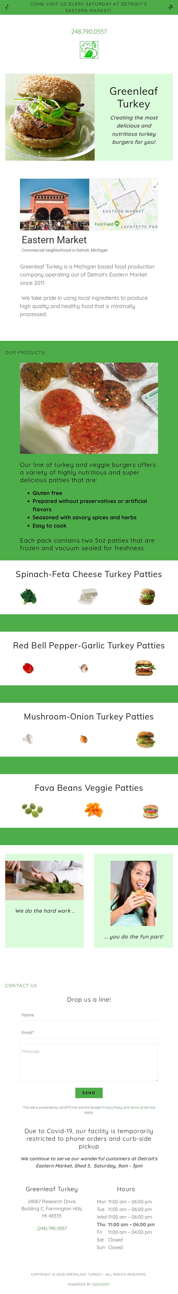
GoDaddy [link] (101, 1284)
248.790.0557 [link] (89, 31)
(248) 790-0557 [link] (52, 1228)
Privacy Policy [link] (112, 1107)
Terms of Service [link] (142, 1107)
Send (89, 1092)
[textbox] (89, 1014)
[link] (89, 50)
